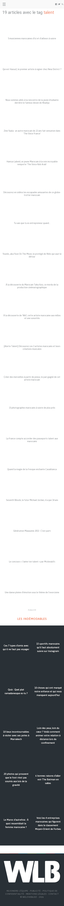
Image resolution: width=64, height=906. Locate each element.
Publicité (35, 891)
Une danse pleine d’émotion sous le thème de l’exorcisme (32, 592)
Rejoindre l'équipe (17, 891)
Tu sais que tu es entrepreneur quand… (32, 223)
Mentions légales (36, 894)
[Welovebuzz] (14, 4)
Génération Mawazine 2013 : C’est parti (32, 531)
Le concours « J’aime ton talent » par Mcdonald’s (32, 561)
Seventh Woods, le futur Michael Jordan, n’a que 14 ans (32, 500)
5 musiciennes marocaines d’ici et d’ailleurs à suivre (32, 38)
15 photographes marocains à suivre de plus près (32, 408)
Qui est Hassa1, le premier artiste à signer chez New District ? (32, 69)
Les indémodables (32, 618)
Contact (53, 894)
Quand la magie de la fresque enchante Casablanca (32, 469)
